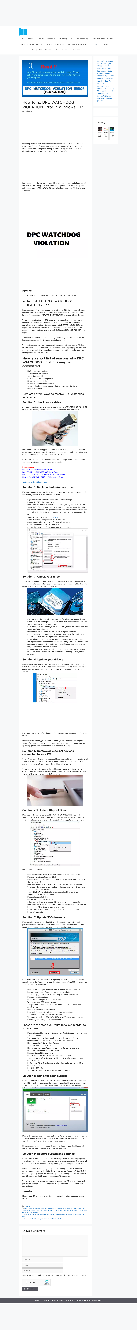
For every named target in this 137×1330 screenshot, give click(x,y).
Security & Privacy (82, 39)
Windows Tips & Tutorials (55, 44)
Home (22, 39)
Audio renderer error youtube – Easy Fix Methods (104, 81)
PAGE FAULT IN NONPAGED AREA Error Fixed (40, 472)
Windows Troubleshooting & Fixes (79, 44)
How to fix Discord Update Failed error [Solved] (104, 98)
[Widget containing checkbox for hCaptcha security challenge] (36, 1282)
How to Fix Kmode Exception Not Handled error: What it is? (44, 1219)
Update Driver (53, 517)
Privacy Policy (37, 50)
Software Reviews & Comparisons (103, 39)
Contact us (76, 50)
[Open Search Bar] (115, 50)
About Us (31, 39)
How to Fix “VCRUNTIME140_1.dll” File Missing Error (42, 477)
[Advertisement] (56, 13)
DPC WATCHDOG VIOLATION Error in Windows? (57, 1208)
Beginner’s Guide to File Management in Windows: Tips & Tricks (106, 73)
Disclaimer (48, 50)
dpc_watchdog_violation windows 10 (67, 1210)
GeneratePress (97, 1300)
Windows (24, 50)
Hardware (106, 44)
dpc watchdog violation (32, 1208)
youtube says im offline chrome (34, 482)
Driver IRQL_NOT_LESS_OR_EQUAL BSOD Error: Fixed (43, 475)
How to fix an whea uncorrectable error (38, 470)
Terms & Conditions (62, 50)
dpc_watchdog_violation (45, 1210)
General (96, 44)
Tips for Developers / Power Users (32, 44)
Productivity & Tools (65, 39)
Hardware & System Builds (46, 39)
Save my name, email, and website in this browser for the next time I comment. (55, 1275)
